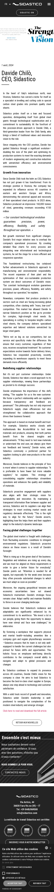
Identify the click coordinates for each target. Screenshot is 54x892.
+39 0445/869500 (29, 809)
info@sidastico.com (27, 813)
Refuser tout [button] (39, 883)
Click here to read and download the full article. (25, 710)
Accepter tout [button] (15, 883)
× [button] (50, 848)
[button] (51, 3)
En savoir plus (7, 863)
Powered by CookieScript (12, 889)
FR (6, 4)
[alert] (27, 868)
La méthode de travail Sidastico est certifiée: (27, 819)
